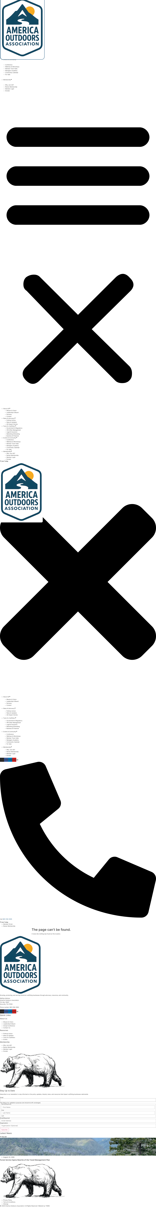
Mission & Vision (11, 410)
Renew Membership (11, 87)
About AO (6, 408)
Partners (9, 414)
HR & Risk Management (13, 430)
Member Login (9, 89)
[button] (78, 251)
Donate (7, 91)
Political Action (11, 420)
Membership (7, 80)
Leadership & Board (12, 412)
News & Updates (11, 422)
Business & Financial (12, 436)
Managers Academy (11, 70)
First (2, 1110)
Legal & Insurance (11, 432)
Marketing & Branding (13, 434)
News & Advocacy (8, 418)
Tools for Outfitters (9, 426)
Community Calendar (11, 72)
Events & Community (9, 59)
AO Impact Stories (12, 424)
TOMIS (48, 1206)
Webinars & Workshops (12, 67)
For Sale (7, 74)
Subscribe (4, 1130)
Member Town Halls (11, 68)
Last (2, 1115)
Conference (8, 65)
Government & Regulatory (14, 428)
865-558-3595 (14, 1007)
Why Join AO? (9, 85)
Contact (8, 416)
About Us (3, 1019)
